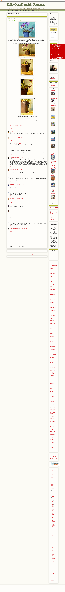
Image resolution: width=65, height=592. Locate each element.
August (53, 498)
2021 (52, 473)
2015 (52, 481)
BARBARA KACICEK (52, 190)
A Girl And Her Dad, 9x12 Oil (53, 541)
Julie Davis (51, 339)
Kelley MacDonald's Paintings (26, 5)
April (52, 504)
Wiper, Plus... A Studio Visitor (53, 521)
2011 (52, 487)
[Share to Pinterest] (29, 118)
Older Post (45, 250)
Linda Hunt (51, 381)
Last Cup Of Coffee (53, 372)
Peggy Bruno (52, 429)
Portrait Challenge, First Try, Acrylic (53, 526)
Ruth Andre (51, 439)
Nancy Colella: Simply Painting (53, 154)
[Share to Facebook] (28, 118)
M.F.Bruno (52, 136)
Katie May (51, 359)
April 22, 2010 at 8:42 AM (17, 143)
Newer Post (10, 250)
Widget (54, 85)
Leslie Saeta (52, 380)
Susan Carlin (52, 445)
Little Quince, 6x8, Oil (53, 551)
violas (37, 120)
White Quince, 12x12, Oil (53, 534)
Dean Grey (11, 210)
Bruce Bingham (53, 143)
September (53, 496)
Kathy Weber (52, 357)
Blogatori (52, 175)
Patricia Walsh (52, 426)
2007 (52, 581)
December (53, 489)
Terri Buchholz (52, 450)
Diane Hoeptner (52, 300)
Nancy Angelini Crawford (52, 413)
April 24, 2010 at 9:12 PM (23, 228)
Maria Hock (52, 401)
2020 (52, 474)
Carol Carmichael (52, 273)
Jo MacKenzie (52, 326)
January (53, 577)
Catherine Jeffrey (52, 284)
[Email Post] (23, 118)
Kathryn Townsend (53, 354)
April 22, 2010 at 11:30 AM (20, 184)
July (52, 500)
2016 (52, 480)
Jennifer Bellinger (52, 323)
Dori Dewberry (52, 304)
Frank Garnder (52, 315)
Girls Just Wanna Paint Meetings (16, 10)
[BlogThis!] (26, 118)
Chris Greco (52, 286)
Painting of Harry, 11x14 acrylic (53, 510)
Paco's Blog (52, 217)
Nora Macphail (52, 421)
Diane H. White (52, 299)
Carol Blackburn (12, 157)
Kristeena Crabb (52, 370)
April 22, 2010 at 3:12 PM (19, 198)
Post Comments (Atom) (29, 254)
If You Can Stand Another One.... (53, 514)
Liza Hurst (51, 394)
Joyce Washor (52, 336)
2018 (52, 477)
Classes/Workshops (34, 10)
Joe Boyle (51, 333)
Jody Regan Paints (53, 114)
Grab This (51, 85)
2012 (52, 485)
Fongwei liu (52, 313)
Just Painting (53, 121)
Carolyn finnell (52, 281)
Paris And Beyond (53, 456)
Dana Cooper (52, 291)
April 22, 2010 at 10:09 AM (18, 169)
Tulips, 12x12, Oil (53, 518)
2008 (52, 580)
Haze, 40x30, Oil (53, 548)
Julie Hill (51, 341)
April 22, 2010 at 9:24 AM (19, 157)
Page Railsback (52, 423)
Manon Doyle (52, 399)
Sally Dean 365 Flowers (53, 129)
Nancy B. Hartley (12, 198)
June (53, 501)
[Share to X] (27, 118)
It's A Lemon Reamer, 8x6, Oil (53, 558)
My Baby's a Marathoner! (53, 530)
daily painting (17, 120)
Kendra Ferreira (52, 362)
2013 (52, 484)
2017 (52, 478)
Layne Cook (52, 375)
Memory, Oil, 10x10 (53, 571)
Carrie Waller (52, 283)
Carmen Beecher (54, 98)
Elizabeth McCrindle (53, 312)
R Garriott (51, 432)
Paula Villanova (12, 205)
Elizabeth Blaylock (53, 310)
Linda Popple (12, 169)
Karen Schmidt (52, 349)
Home (9, 10)
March (53, 573)
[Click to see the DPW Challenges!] (55, 465)
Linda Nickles (52, 383)
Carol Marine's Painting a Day (53, 91)
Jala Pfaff (51, 318)
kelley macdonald (33, 120)
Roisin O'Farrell (52, 437)
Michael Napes (52, 409)
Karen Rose (52, 347)
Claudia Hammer (52, 289)
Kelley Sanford (52, 360)
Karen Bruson (53, 182)
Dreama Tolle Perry (53, 307)
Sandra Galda (52, 442)
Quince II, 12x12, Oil (53, 545)
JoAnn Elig (51, 328)
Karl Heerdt (52, 352)
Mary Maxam (52, 404)
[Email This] (25, 118)
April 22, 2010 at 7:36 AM (20, 131)
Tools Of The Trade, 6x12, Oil (53, 563)
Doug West (51, 305)
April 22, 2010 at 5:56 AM (18, 125)
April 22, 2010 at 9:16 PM (19, 205)
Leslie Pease (52, 378)
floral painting (21, 120)
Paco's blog (40, 97)
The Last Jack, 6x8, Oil (53, 538)
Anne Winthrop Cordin (53, 265)
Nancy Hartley (52, 416)
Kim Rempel (52, 368)
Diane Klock (52, 302)
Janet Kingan (52, 320)
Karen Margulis (52, 346)
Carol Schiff (52, 278)
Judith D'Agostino (52, 338)
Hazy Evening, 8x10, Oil (53, 554)
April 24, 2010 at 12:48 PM (17, 210)
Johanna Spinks (52, 334)
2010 (52, 488)
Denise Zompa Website (53, 297)
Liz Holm (51, 391)
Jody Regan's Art (52, 331)
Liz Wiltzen (51, 393)
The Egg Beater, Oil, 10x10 (53, 567)
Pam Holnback (52, 424)
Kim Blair (51, 365)
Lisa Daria (51, 388)
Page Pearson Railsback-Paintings (53, 194)
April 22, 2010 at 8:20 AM (19, 137)
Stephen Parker (52, 444)
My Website (52, 219)
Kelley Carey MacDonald (27, 120)
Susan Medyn (52, 447)
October (53, 494)
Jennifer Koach (52, 325)
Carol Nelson (52, 276)
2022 (52, 471)
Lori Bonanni (52, 396)
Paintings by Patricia (13, 131)
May (52, 502)
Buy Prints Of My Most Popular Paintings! (53, 215)
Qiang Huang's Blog (53, 431)
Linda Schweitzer (52, 386)
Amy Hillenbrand (12, 137)
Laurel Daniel (52, 373)
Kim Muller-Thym (52, 367)
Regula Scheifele (52, 434)
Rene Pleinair (52, 436)
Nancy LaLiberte (52, 418)
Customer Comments (26, 10)
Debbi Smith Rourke (53, 294)
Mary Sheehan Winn (13, 184)
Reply (11, 128)
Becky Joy (51, 268)
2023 (52, 470)
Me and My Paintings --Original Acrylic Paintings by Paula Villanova (53, 167)
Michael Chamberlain (53, 407)
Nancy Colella (12, 125)
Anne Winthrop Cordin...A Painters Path (53, 106)
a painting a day (12, 120)
